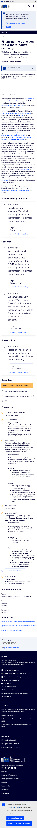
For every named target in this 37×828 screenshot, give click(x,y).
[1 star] (3, 643)
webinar (20, 115)
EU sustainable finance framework (12, 105)
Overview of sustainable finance (11, 630)
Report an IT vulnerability (9, 775)
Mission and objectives (8, 715)
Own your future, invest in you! (11, 747)
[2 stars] (5, 643)
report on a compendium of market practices (16, 113)
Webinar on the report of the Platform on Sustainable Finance (18, 626)
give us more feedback (11, 648)
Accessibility (5, 793)
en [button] (25, 6)
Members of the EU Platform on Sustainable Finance (18, 621)
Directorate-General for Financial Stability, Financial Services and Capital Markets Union (18, 711)
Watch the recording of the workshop (17, 385)
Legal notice (5, 789)
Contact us (5, 771)
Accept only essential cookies (19, 823)
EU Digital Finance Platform (10, 744)
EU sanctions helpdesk (8, 740)
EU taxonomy (24, 169)
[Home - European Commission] (5, 6)
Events (5, 37)
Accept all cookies (15, 818)
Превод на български (13, 23)
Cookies (4, 782)
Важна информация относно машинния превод (16, 24)
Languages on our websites (10, 779)
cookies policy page (13, 807)
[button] (13, 234)
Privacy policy (6, 786)
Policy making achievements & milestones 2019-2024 (17, 726)
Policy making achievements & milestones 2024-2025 (17, 720)
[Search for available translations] (23, 101)
